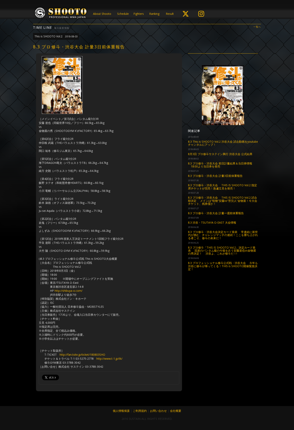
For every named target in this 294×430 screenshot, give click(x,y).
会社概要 (175, 411)
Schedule (123, 14)
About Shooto (102, 14)
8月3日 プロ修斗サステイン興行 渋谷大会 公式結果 (220, 154)
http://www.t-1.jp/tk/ (109, 358)
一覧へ (257, 27)
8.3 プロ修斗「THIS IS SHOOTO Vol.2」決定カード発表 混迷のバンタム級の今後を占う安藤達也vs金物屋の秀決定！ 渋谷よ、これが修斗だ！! (222, 251)
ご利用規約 (140, 411)
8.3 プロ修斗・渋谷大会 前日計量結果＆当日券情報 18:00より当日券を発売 (220, 164)
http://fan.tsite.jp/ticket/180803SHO (82, 354)
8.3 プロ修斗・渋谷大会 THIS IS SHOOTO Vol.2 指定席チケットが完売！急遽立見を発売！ (222, 186)
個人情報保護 (121, 411)
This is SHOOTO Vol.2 (56, 36)
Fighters (138, 14)
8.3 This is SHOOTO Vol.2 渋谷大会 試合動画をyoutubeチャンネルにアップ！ (223, 143)
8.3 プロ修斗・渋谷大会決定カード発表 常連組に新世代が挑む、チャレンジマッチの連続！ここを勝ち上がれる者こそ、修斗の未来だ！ (223, 235)
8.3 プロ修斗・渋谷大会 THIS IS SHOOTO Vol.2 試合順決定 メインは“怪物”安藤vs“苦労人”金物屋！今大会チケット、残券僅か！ (222, 201)
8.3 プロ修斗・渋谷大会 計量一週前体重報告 (216, 213)
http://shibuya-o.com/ (68, 291)
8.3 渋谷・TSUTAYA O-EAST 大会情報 (212, 222)
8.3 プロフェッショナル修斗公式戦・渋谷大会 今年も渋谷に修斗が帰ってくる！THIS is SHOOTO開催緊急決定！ (223, 266)
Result (170, 14)
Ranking (154, 14)
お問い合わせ (158, 411)
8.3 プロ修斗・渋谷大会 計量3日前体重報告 (215, 176)
